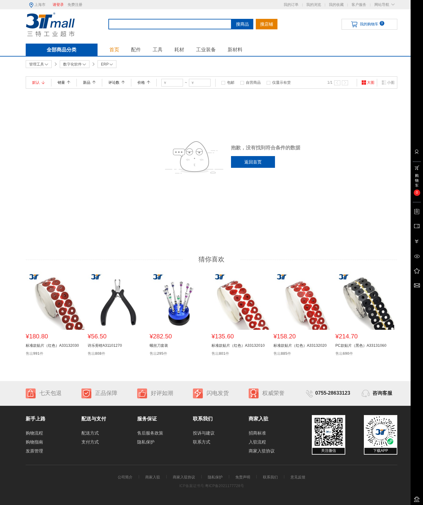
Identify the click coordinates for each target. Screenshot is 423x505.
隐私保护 (146, 441)
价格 (141, 82)
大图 (370, 82)
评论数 (114, 82)
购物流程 (34, 433)
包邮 (230, 82)
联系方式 (201, 441)
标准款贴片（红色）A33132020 (300, 345)
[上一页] (337, 82)
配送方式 (90, 433)
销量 (61, 82)
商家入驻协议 (262, 450)
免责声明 (242, 477)
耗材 (179, 49)
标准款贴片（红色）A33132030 (52, 345)
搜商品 (242, 24)
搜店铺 (266, 24)
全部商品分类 (61, 49)
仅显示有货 (281, 82)
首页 (114, 49)
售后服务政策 (150, 433)
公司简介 (125, 477)
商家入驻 (152, 477)
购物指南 (34, 441)
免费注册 (75, 4)
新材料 (235, 49)
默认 (36, 82)
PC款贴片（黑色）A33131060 (360, 345)
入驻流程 (257, 441)
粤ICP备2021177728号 (224, 486)
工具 (158, 49)
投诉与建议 (204, 433)
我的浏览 (313, 4)
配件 (136, 49)
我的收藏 (336, 4)
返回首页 (253, 161)
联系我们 (270, 477)
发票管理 (34, 450)
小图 (391, 82)
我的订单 (291, 4)
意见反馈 (297, 477)
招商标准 (257, 433)
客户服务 (358, 4)
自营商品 (253, 82)
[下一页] (345, 82)
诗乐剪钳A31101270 (105, 345)
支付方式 (90, 441)
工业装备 (206, 49)
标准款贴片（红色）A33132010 (238, 345)
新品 (86, 82)
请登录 (58, 4)
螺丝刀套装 (159, 345)
